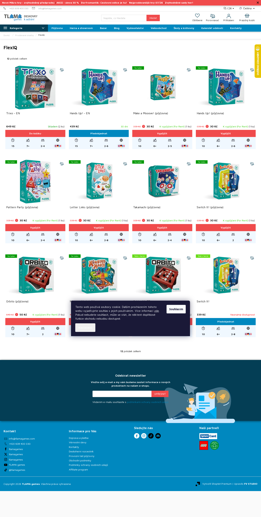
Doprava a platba (78, 437)
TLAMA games (17, 464)
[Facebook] (136, 435)
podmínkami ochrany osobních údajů (147, 401)
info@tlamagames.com (22, 438)
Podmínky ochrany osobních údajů (88, 464)
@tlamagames (17, 469)
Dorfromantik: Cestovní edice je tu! (104, 2)
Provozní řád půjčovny (81, 455)
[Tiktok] (151, 435)
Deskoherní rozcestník (81, 451)
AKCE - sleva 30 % (67, 2)
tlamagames (16, 449)
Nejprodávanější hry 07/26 (146, 2)
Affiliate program (78, 469)
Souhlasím (176, 309)
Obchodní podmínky (80, 460)
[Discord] (158, 435)
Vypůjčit (162, 133)
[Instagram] (143, 435)
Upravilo (245, 483)
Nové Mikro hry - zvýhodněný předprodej (28, 2)
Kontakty (74, 446)
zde (156, 310)
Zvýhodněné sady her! (179, 2)
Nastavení (85, 327)
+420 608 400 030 (20, 443)
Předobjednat (98, 133)
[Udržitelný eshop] (214, 445)
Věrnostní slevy (77, 442)
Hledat (153, 17)
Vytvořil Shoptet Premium (217, 483)
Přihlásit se (159, 394)
